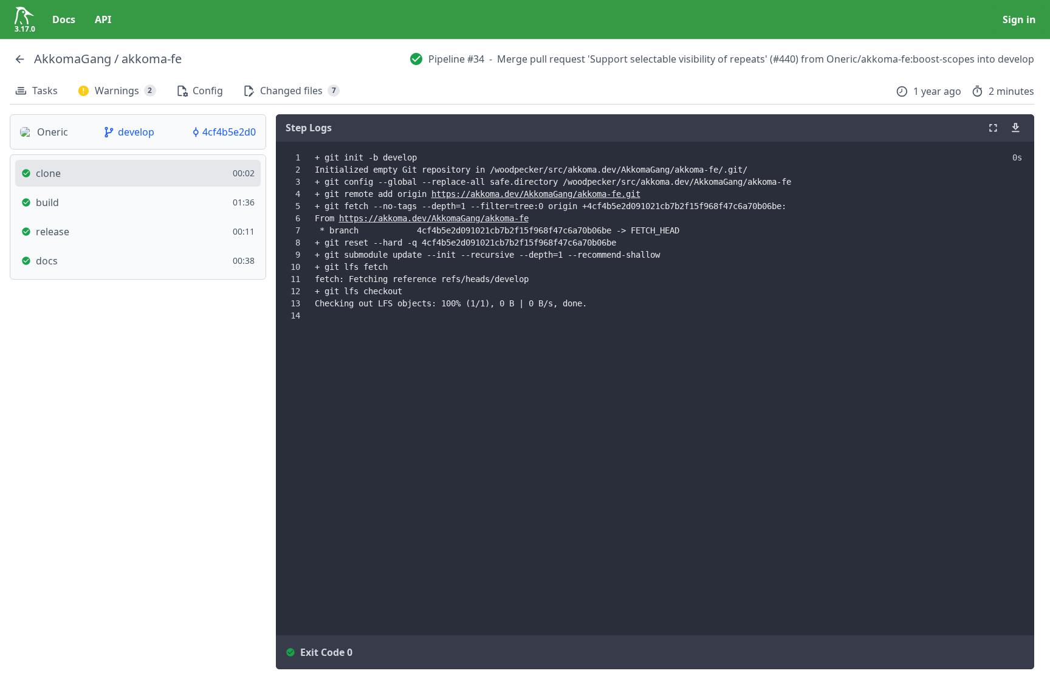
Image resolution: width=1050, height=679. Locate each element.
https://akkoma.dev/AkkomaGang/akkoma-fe (434, 218)
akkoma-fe (152, 58)
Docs (63, 19)
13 (295, 303)
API (103, 19)
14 (295, 315)
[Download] (1015, 128)
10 (295, 267)
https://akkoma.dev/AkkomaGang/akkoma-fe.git (535, 194)
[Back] (19, 59)
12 (295, 291)
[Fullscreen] (993, 128)
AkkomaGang (72, 58)
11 (295, 279)
